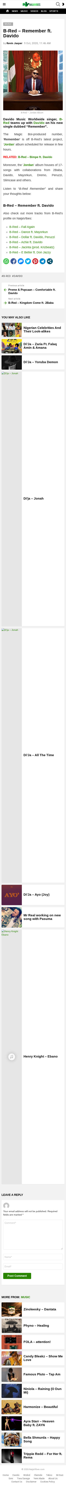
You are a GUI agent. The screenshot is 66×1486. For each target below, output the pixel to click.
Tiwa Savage (23, 1478)
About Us (53, 1478)
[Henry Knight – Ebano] (12, 1057)
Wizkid (26, 1475)
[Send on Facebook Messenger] (21, 261)
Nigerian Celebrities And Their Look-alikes (42, 329)
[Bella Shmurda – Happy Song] (12, 1440)
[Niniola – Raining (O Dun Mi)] (12, 1391)
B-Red (7, 276)
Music (25, 1297)
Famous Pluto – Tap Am (42, 1374)
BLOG (44, 11)
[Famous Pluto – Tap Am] (12, 1375)
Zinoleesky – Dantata (40, 1309)
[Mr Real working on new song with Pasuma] (12, 917)
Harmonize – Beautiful (41, 1407)
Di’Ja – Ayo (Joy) (36, 894)
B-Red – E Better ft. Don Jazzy (30, 252)
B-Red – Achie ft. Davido (25, 242)
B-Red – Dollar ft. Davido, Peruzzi (32, 237)
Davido (39, 123)
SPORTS (53, 11)
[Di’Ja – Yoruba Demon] (12, 362)
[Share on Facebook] (13, 261)
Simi (11, 1478)
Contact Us (16, 1481)
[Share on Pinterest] (35, 261)
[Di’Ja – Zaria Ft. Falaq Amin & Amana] (12, 346)
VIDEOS (34, 11)
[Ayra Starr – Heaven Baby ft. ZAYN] (12, 1423)
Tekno (49, 1475)
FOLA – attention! (37, 1342)
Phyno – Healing (36, 1325)
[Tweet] (28, 261)
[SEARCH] (58, 4)
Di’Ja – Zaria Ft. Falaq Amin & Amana (40, 345)
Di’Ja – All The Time (39, 755)
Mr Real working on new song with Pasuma (42, 917)
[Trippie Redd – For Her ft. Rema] (12, 1456)
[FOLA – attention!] (12, 1342)
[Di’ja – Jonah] (12, 499)
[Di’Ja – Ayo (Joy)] (12, 895)
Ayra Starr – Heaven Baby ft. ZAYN (39, 1423)
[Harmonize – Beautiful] (12, 1407)
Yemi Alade (39, 1478)
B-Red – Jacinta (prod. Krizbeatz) (31, 247)
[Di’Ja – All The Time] (12, 755)
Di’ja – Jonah (34, 498)
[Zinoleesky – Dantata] (12, 1309)
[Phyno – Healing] (12, 1326)
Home (6, 1475)
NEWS (15, 11)
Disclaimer (31, 1481)
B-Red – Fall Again (22, 227)
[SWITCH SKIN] (63, 4)
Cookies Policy (47, 1481)
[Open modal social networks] (50, 261)
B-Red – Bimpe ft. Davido (35, 157)
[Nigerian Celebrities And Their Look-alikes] (12, 330)
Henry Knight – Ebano (41, 1056)
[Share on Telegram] (43, 261)
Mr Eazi (59, 1475)
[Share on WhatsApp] (6, 261)
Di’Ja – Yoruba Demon (41, 362)
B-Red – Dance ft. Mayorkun (28, 232)
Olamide (38, 1475)
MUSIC (24, 11)
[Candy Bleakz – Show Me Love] (12, 1358)
